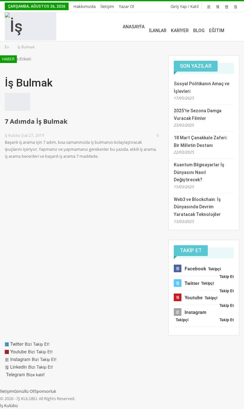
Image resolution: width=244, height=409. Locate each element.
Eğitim (216, 30)
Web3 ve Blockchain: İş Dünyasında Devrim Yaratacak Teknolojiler (197, 207)
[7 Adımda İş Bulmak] (17, 102)
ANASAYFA (134, 26)
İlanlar (157, 30)
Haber (8, 59)
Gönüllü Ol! (24, 391)
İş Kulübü (9, 405)
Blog (199, 30)
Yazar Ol (126, 6)
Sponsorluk (45, 391)
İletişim (107, 6)
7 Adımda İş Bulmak (36, 121)
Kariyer (180, 30)
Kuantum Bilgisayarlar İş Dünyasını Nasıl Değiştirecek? (199, 172)
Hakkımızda (84, 6)
